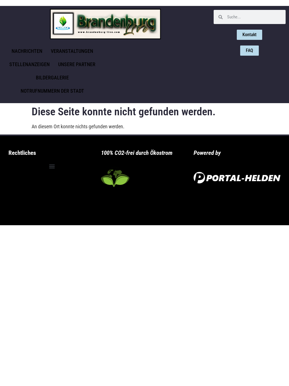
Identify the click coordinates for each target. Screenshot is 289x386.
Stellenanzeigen (29, 64)
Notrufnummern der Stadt (52, 91)
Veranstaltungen (72, 51)
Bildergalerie (52, 78)
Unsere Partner (76, 64)
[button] (51, 166)
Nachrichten (27, 51)
